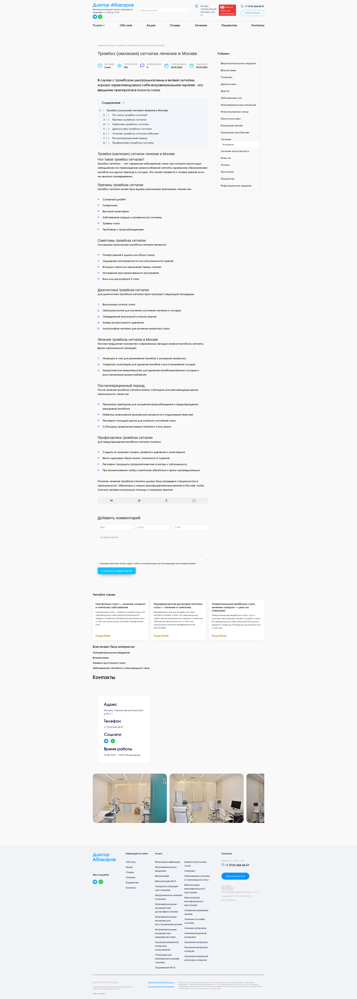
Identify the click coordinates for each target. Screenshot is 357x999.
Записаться (252, 13)
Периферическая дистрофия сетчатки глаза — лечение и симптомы (178, 605)
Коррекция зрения (232, 125)
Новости (226, 158)
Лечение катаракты (195, 928)
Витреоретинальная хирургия (238, 63)
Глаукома (226, 77)
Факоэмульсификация (167, 862)
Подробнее (103, 635)
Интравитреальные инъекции (238, 104)
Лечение (201, 25)
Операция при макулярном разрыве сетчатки (167, 958)
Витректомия (100, 657)
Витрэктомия (228, 70)
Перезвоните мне (235, 876)
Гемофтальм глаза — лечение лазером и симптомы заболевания (120, 605)
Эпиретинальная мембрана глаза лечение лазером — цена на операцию (233, 607)
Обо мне (126, 25)
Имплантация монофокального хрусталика (193, 901)
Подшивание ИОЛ (165, 967)
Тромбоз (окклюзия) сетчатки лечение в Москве (137, 110)
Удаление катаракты (196, 942)
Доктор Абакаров (113, 5)
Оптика (225, 164)
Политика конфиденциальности (161, 982)
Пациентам (229, 25)
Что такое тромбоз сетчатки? (129, 115)
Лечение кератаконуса (235, 151)
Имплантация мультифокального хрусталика (194, 889)
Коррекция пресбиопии (235, 132)
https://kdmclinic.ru (229, 900)
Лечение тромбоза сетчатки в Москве (135, 133)
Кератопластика (231, 118)
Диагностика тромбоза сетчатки (132, 128)
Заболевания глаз (231, 98)
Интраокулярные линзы (235, 111)
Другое (225, 91)
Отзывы (175, 25)
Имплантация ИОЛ (165, 881)
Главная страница (107, 45)
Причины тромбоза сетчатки (129, 119)
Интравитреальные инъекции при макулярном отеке (166, 933)
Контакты (258, 25)
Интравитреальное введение (111, 652)
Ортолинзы (227, 171)
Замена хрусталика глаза (109, 662)
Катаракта (228, 144)
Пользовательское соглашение (161, 986)
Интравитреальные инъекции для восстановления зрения (168, 920)
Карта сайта (99, 994)
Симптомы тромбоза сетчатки (130, 124)
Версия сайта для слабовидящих (227, 10)
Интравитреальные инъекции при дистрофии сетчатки (166, 908)
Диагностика (228, 84)
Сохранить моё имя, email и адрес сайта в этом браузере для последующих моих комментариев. (147, 563)
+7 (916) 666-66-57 (254, 6)
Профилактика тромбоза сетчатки (132, 142)
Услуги (97, 25)
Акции (151, 25)
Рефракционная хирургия (236, 185)
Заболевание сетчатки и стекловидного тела (121, 668)
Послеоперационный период (129, 138)
